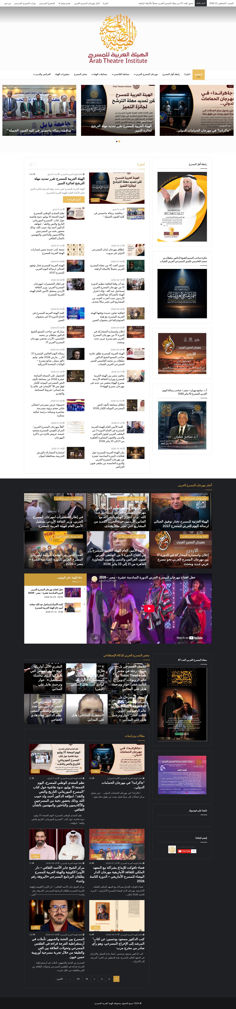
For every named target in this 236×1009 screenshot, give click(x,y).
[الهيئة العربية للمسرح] (118, 38)
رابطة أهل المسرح (171, 74)
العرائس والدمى (43, 74)
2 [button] (116, 141)
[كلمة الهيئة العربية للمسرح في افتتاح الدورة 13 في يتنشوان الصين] (75, 313)
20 (78, 979)
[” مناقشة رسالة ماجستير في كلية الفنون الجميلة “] (39, 110)
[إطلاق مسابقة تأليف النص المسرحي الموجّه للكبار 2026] (135, 405)
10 (87, 979)
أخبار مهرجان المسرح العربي (87, 3)
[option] (197, 110)
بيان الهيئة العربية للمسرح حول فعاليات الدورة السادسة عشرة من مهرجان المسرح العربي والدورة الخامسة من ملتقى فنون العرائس (107, 459)
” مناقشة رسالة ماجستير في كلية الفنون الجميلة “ (40, 130)
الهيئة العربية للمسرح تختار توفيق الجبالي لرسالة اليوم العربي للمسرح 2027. (159, 3)
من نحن (7, 3)
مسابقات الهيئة (100, 74)
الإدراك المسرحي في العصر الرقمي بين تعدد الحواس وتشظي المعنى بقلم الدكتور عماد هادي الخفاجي (46, 710)
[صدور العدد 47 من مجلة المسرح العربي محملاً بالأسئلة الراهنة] (135, 266)
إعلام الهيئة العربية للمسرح (71, 174)
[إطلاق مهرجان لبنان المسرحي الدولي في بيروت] (135, 250)
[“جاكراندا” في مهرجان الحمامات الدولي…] (197, 110)
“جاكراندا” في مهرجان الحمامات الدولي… (202, 130)
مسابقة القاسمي (121, 74)
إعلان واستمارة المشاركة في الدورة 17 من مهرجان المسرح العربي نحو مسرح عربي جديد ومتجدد (183, 559)
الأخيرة (60, 979)
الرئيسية (198, 74)
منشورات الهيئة (62, 74)
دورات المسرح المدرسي (25, 3)
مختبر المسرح (80, 74)
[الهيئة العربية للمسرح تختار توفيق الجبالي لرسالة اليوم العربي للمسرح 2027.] (75, 266)
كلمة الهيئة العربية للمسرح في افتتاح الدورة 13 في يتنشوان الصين (48, 316)
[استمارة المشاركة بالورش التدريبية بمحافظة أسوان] (75, 453)
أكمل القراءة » (74, 199)
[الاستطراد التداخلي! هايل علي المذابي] (87, 709)
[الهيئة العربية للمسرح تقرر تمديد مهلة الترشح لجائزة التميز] (118, 110)
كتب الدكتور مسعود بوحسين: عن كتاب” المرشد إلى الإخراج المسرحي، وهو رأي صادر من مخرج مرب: (118, 943)
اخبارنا (105, 3)
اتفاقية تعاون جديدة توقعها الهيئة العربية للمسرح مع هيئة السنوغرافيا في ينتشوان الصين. (107, 316)
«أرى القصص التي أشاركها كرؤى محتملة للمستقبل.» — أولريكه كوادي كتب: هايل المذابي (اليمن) (87, 680)
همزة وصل (65, 3)
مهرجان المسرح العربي (147, 74)
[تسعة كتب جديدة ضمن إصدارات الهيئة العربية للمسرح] (75, 250)
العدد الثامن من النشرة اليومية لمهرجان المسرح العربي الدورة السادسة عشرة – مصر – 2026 (56, 559)
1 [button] (119, 141)
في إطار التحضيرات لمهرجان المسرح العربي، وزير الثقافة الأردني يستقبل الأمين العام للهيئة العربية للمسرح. (58, 521)
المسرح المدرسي (47, 3)
